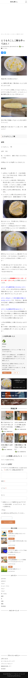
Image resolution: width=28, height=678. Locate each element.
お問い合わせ (4, 658)
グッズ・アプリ (5, 586)
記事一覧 (16, 372)
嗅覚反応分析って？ (6, 666)
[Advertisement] (14, 18)
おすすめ (3, 578)
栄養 (2, 601)
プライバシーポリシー (7, 663)
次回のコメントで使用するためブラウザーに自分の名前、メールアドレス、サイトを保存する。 (14, 504)
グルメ (3, 588)
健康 (2, 596)
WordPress (17, 676)
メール (3, 488)
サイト (3, 495)
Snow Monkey (7, 674)
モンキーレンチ (21, 674)
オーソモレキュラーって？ (8, 661)
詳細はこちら (6, 372)
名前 (3, 481)
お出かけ (3, 581)
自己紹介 (3, 668)
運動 (2, 603)
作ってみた (4, 48)
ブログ (3, 591)
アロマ (3, 583)
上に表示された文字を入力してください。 (13, 513)
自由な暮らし (14, 2)
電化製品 (3, 606)
